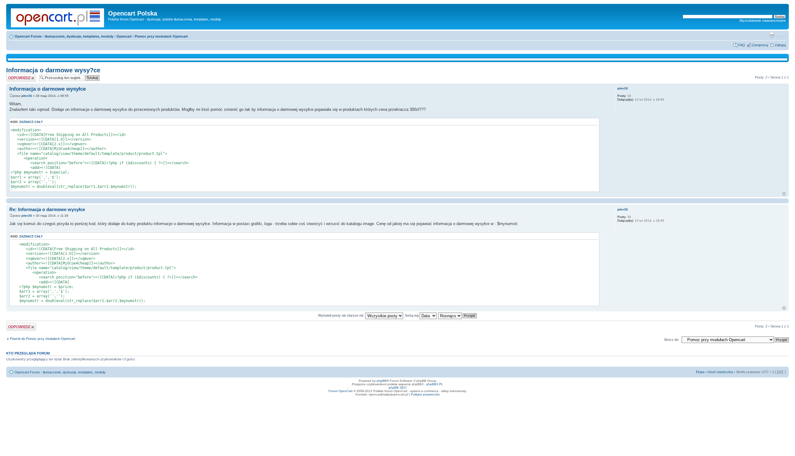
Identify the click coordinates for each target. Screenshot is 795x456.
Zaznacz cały (31, 122)
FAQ (741, 45)
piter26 (26, 95)
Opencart (124, 36)
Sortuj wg (412, 315)
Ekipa (700, 372)
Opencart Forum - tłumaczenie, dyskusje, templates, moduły (64, 36)
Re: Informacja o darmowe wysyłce (47, 209)
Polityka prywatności (425, 394)
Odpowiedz (14, 76)
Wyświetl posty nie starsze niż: (342, 315)
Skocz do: (671, 339)
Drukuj (771, 35)
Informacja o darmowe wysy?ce (53, 70)
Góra (784, 194)
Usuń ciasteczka (720, 372)
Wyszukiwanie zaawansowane (762, 20)
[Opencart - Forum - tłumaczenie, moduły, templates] (58, 16)
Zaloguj (780, 45)
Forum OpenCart (340, 391)
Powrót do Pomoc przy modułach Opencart (42, 339)
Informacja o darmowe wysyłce (47, 89)
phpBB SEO (398, 387)
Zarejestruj (760, 45)
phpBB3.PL (434, 384)
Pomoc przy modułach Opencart (161, 36)
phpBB (382, 380)
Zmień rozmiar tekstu (781, 35)
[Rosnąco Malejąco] (457, 315)
